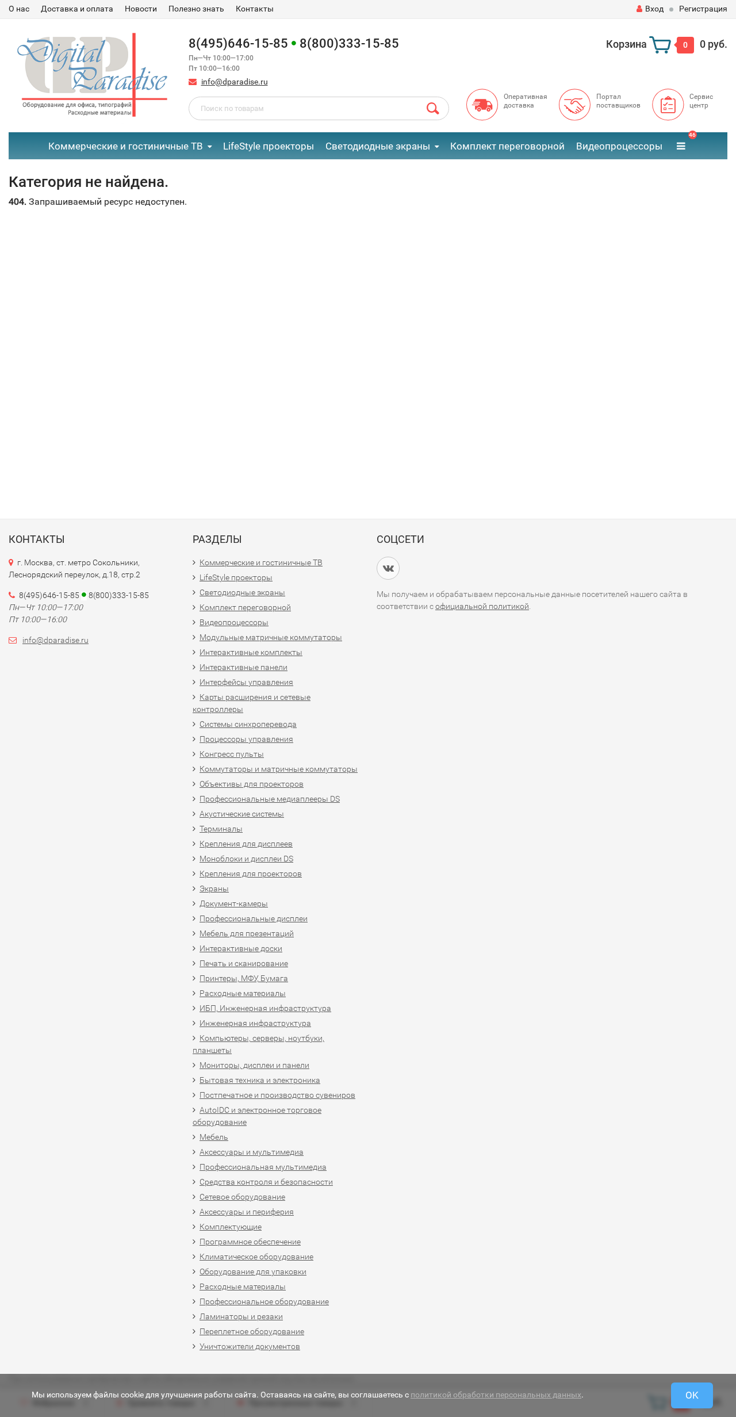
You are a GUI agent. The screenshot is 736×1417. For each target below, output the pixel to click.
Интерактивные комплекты (251, 652)
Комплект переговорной (507, 146)
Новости (141, 8)
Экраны (214, 888)
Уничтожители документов (250, 1346)
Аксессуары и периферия (247, 1211)
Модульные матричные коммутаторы (271, 637)
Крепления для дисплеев (246, 843)
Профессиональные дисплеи (254, 918)
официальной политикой (482, 606)
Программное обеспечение (250, 1241)
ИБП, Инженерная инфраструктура (265, 1008)
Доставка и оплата (77, 8)
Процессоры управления (246, 739)
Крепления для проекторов (251, 873)
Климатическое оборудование (256, 1256)
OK (692, 1395)
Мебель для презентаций (247, 933)
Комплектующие (231, 1226)
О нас (19, 8)
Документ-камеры (234, 903)
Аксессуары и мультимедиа (252, 1151)
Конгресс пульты (232, 754)
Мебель (214, 1137)
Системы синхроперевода (248, 724)
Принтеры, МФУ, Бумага (244, 978)
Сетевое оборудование (242, 1196)
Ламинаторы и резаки (241, 1316)
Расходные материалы (243, 993)
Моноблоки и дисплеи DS (246, 858)
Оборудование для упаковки (253, 1271)
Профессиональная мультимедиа (263, 1166)
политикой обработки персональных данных (496, 1394)
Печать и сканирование (244, 963)
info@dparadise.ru (234, 81)
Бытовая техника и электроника (260, 1080)
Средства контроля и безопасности (266, 1181)
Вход (654, 8)
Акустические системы (242, 813)
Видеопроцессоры (619, 146)
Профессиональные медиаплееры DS (270, 798)
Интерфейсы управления (246, 682)
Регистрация (703, 8)
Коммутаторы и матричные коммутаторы (279, 768)
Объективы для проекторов (252, 783)
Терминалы (221, 828)
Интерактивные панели (244, 667)
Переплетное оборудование (252, 1331)
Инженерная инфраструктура (255, 1023)
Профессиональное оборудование (264, 1301)
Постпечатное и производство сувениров (277, 1095)
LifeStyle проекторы (268, 146)
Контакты (255, 8)
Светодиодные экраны (377, 146)
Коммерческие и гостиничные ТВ (125, 146)
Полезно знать (196, 8)
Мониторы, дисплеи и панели (254, 1065)
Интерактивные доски (241, 948)
